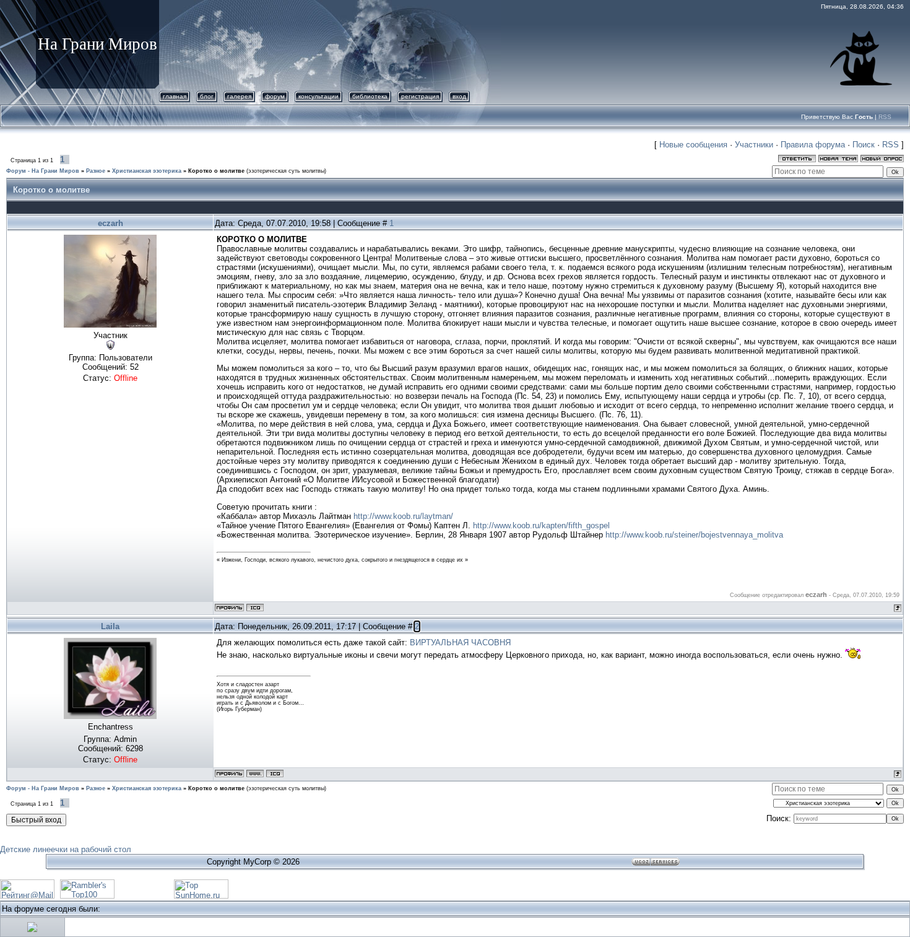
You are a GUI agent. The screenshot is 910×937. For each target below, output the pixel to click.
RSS (884, 116)
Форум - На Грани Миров (42, 171)
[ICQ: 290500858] (275, 773)
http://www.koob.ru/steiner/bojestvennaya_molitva (694, 534)
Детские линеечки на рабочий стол (65, 849)
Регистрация (420, 96)
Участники (754, 144)
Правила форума (813, 144)
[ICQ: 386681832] (255, 607)
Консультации (318, 96)
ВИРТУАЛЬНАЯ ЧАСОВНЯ (460, 642)
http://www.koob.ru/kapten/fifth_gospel (541, 525)
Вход (459, 96)
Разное (95, 171)
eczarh (110, 223)
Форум (275, 96)
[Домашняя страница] (255, 773)
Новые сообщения (693, 144)
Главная (174, 96)
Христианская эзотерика (146, 171)
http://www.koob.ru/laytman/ (403, 516)
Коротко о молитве (216, 171)
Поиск (863, 144)
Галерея (239, 96)
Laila (110, 626)
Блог (207, 96)
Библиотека (370, 96)
